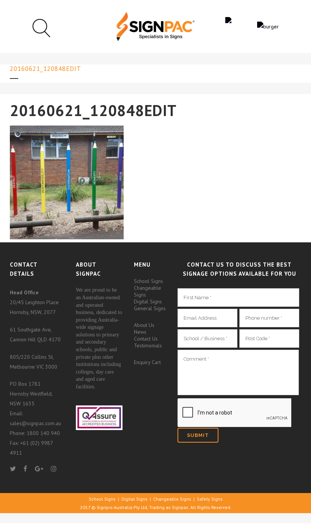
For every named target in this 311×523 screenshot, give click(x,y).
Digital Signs (148, 301)
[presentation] (234, 413)
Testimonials (148, 345)
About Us (144, 325)
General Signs (150, 308)
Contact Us (146, 338)
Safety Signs (210, 499)
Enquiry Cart (147, 362)
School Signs (148, 281)
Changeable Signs (147, 291)
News (140, 331)
